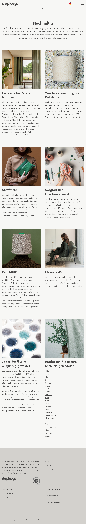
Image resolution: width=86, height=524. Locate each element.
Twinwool (49, 433)
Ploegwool (49, 418)
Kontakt (5, 497)
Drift (47, 389)
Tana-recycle (50, 427)
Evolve (48, 392)
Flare (47, 398)
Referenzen (49, 469)
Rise (46, 421)
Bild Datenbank (7, 493)
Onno (47, 409)
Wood (47, 436)
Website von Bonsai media (47, 520)
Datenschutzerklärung (26, 520)
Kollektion (48, 461)
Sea (46, 424)
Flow (47, 400)
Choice (48, 383)
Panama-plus (50, 415)
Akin (47, 371)
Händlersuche (7, 489)
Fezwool (48, 395)
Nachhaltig (49, 465)
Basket (48, 374)
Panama (48, 412)
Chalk (47, 380)
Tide (47, 430)
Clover (48, 386)
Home (38, 9)
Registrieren (54, 502)
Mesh (47, 403)
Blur (46, 377)
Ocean (48, 406)
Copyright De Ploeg (8, 520)
